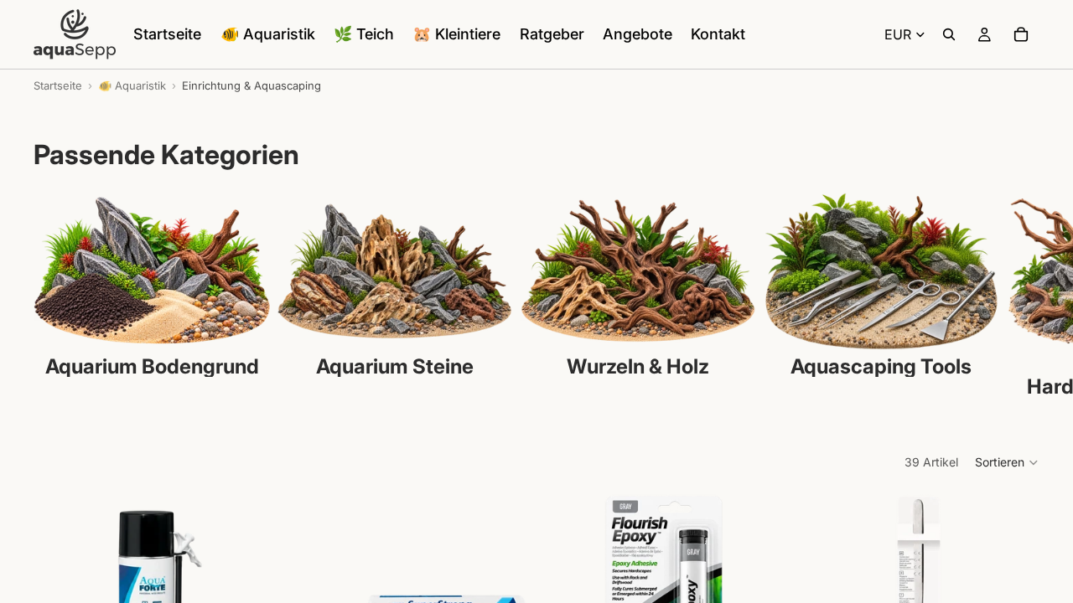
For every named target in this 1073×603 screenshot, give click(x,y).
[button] (1007, 462)
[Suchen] (948, 34)
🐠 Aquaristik (132, 85)
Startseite (58, 85)
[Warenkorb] (1021, 34)
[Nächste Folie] (1021, 294)
